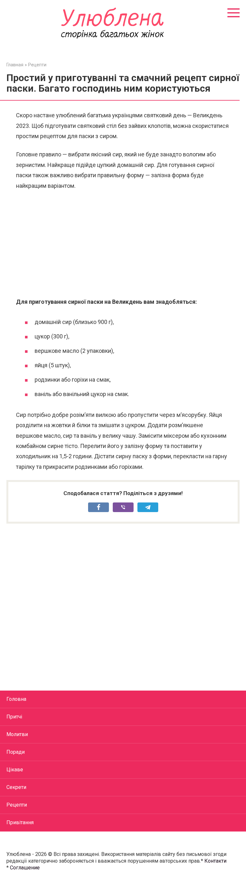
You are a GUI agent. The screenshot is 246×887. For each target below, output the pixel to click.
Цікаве (14, 770)
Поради (15, 752)
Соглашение (25, 868)
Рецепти (16, 805)
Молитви (17, 734)
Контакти (215, 861)
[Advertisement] (123, 244)
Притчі (14, 717)
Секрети (16, 787)
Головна (16, 699)
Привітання (20, 822)
